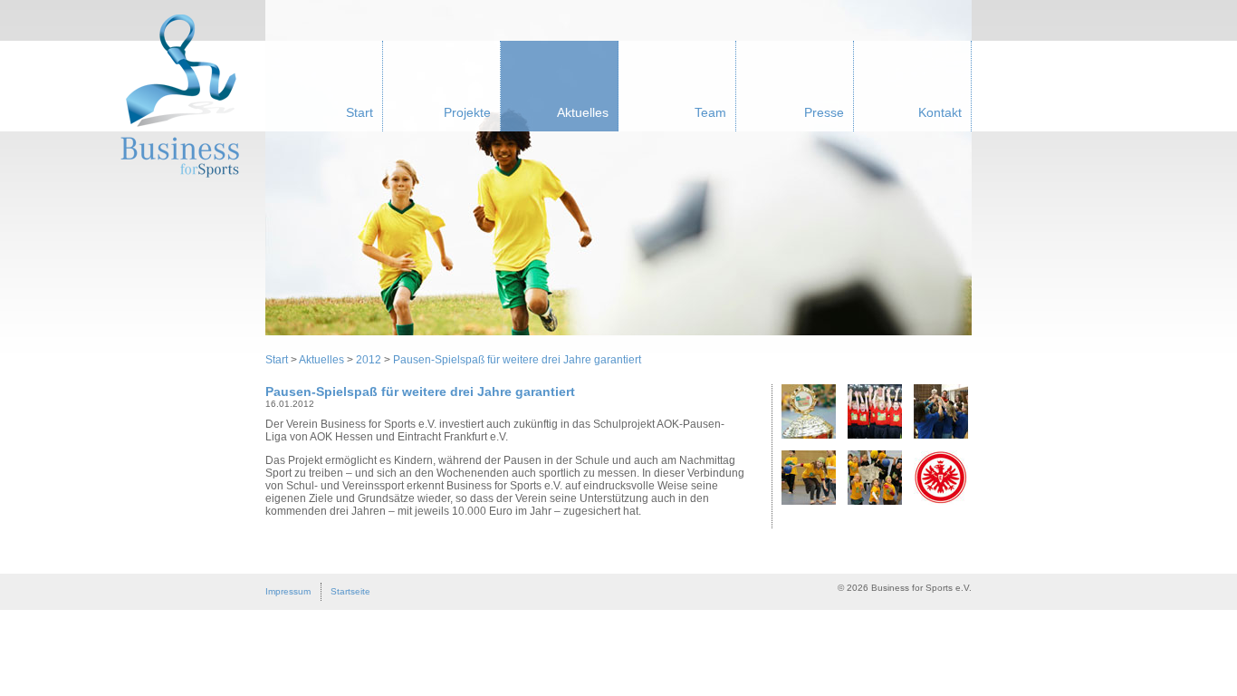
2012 (368, 359)
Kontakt (940, 112)
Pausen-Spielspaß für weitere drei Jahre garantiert (517, 359)
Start (359, 112)
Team (710, 112)
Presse (824, 112)
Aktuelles (583, 112)
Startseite (350, 591)
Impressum (288, 591)
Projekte (467, 112)
